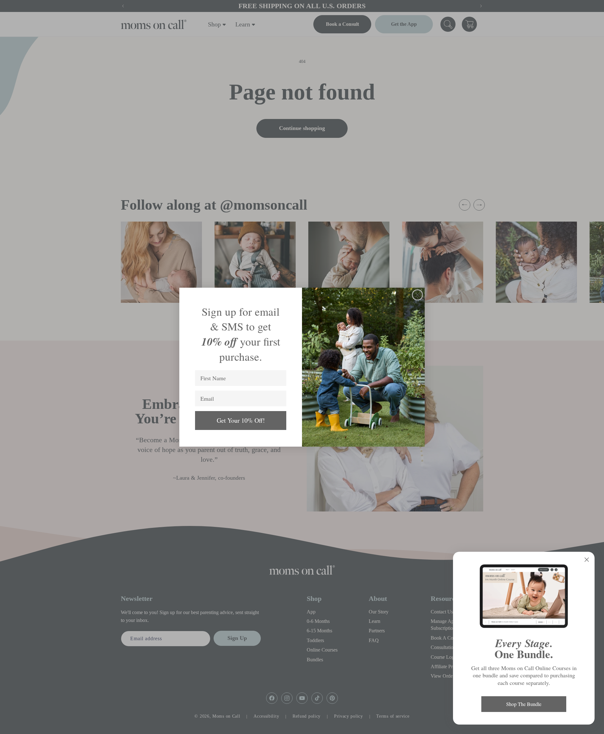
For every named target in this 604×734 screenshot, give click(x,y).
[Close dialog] (417, 295)
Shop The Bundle (523, 704)
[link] (524, 596)
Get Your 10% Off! (241, 420)
